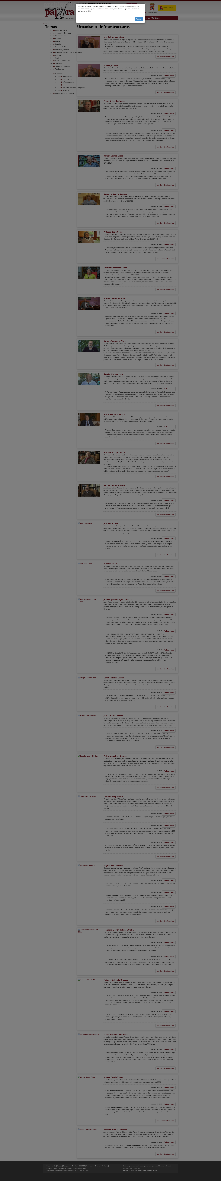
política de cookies (84, 11)
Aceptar (139, 19)
